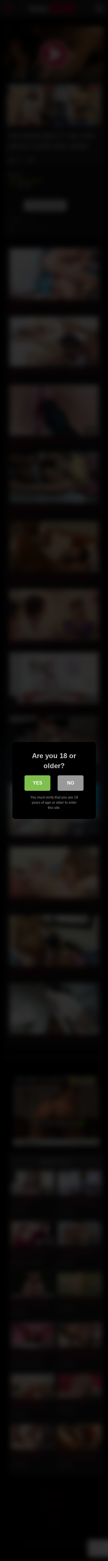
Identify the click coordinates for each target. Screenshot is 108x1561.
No (70, 782)
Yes (37, 782)
